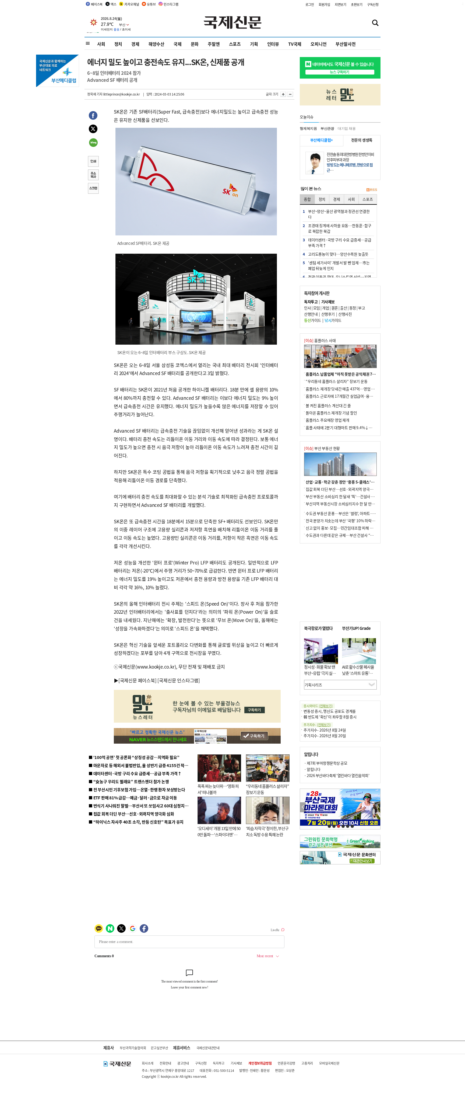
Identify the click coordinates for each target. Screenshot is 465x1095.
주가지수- (317, 724)
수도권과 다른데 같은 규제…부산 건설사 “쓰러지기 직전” (349, 535)
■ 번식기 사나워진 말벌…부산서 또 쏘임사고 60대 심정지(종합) (142, 805)
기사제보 (236, 1063)
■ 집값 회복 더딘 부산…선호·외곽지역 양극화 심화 (131, 814)
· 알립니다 (312, 769)
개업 (325, 307)
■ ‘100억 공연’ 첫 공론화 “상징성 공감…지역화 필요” (134, 757)
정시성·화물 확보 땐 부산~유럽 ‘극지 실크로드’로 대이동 (320, 673)
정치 (118, 44)
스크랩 (93, 189)
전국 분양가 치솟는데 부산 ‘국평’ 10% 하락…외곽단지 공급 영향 (355, 520)
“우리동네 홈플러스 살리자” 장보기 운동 (337, 381)
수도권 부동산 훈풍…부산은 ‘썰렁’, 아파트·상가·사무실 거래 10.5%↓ (360, 513)
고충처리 (307, 1063)
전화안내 (165, 1063)
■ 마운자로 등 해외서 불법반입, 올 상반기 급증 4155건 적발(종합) (144, 765)
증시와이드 (318, 706)
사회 (101, 44)
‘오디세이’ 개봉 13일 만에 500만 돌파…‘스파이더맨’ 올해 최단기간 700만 (219, 834)
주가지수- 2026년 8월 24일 (325, 730)
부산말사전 (345, 44)
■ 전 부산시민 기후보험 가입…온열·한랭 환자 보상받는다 (137, 789)
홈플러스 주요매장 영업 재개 (327, 420)
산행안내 (311, 314)
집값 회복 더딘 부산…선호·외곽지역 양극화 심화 (343, 489)
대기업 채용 (347, 128)
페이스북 (97, 4)
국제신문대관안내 (208, 1047)
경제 (135, 44)
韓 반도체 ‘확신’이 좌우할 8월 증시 (330, 716)
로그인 (309, 4)
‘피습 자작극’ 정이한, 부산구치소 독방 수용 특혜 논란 (267, 831)
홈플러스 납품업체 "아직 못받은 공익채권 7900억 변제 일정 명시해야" (360, 374)
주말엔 (214, 44)
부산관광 (327, 128)
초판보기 (356, 4)
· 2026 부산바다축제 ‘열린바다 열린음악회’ (336, 775)
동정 (352, 307)
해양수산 (156, 44)
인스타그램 (171, 4)
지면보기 (340, 4)
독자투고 (218, 1063)
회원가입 (324, 4)
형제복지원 (308, 128)
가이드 (312, 320)
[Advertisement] (340, 582)
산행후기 (328, 314)
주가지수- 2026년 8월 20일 (325, 735)
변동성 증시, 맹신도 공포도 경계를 (330, 711)
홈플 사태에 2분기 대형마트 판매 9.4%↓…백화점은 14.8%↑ (353, 427)
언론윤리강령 (286, 1063)
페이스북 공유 (93, 116)
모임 (316, 307)
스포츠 (235, 44)
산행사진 (345, 314)
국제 (178, 44)
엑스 (114, 4)
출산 (343, 307)
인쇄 (93, 162)
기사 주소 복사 (93, 175)
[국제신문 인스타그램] (178, 680)
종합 (307, 199)
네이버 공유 (93, 143)
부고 (361, 307)
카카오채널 (131, 4)
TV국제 (294, 44)
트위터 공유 (93, 130)
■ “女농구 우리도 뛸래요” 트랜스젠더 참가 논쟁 (129, 781)
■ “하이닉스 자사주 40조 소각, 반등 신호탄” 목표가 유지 (136, 822)
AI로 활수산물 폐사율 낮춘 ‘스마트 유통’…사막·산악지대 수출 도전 (358, 676)
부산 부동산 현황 (322, 448)
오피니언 (318, 44)
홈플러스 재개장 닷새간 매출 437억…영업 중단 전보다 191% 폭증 (356, 388)
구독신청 (373, 4)
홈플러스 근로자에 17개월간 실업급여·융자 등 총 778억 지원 (352, 396)
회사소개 (147, 1063)
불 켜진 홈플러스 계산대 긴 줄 (328, 405)
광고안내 (183, 1063)
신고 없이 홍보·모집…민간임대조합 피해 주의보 (343, 528)
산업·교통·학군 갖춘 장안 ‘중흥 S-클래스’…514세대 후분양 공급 (356, 482)
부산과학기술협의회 (133, 1047)
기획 (254, 44)
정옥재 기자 (95, 94)
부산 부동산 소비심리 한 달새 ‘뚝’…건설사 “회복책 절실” (349, 496)
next (377, 807)
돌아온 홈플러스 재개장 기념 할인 (331, 412)
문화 (195, 44)
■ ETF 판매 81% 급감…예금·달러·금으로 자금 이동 (133, 797)
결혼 (334, 307)
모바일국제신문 (329, 1063)
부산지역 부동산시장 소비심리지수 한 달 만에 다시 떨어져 (350, 503)
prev (303, 807)
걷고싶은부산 (159, 1047)
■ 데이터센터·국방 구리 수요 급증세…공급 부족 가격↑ (135, 773)
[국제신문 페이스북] (137, 680)
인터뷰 (273, 44)
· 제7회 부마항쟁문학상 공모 (325, 763)
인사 (307, 307)
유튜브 (151, 4)
